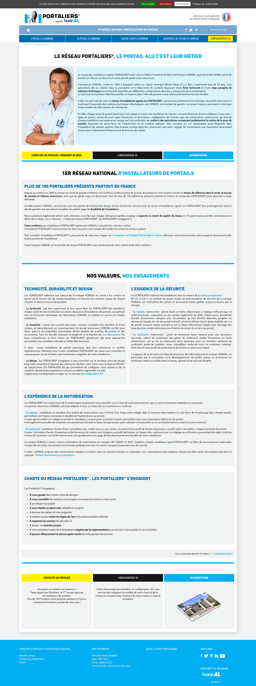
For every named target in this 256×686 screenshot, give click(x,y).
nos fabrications (111, 334)
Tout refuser (165, 4)
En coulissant (33, 429)
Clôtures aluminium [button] (88, 38)
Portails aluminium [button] (42, 38)
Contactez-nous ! (223, 553)
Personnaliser (182, 4)
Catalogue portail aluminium (104, 655)
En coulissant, (141, 334)
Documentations (198, 155)
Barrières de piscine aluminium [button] (181, 38)
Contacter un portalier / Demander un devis (57, 155)
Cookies (22, 662)
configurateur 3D (93, 373)
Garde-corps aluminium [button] (134, 38)
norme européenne (211, 295)
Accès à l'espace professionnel (161, 649)
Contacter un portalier (56, 577)
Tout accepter (148, 4)
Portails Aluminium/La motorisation (55, 455)
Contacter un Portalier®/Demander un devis (137, 235)
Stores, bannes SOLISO (102, 662)
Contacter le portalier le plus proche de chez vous (44, 649)
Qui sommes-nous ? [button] (218, 29)
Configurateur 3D (220, 38)
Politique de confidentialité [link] (205, 4)
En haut (215, 682)
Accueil (27, 45)
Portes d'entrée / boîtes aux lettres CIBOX (111, 666)
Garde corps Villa (100, 659)
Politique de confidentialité (32, 659)
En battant (139, 311)
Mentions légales (27, 655)
